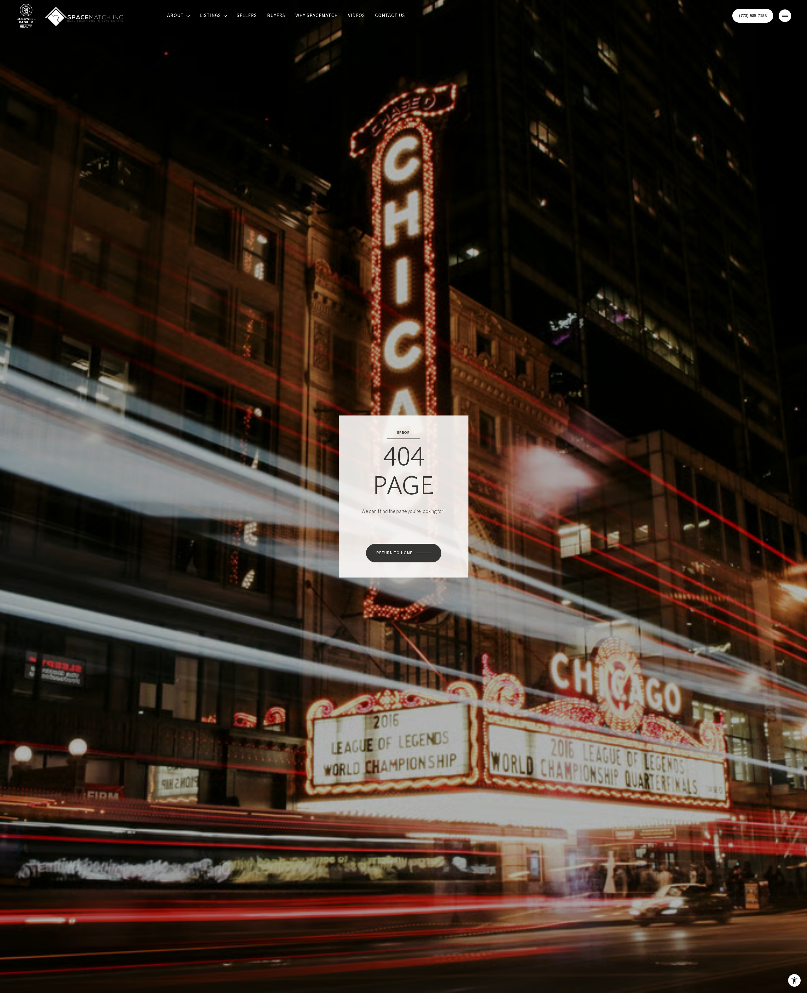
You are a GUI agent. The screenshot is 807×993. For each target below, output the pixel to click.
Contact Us (390, 16)
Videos (356, 16)
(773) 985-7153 (752, 16)
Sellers (247, 16)
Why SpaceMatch (316, 16)
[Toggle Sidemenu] (785, 15)
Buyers (276, 16)
